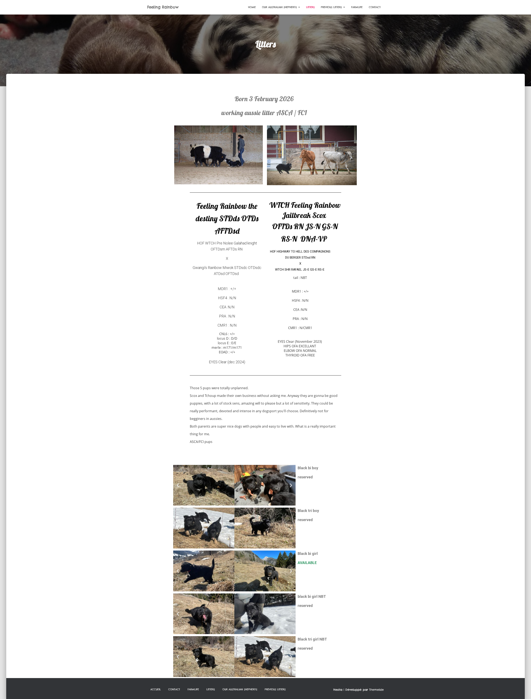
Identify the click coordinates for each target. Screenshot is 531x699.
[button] (177, 485)
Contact (375, 7)
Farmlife (357, 7)
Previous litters (332, 7)
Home (252, 7)
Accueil (155, 689)
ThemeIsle (376, 690)
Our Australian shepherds (280, 7)
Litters (310, 7)
